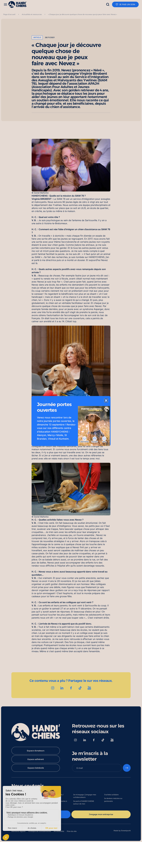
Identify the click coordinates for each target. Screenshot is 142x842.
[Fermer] (106, 400)
